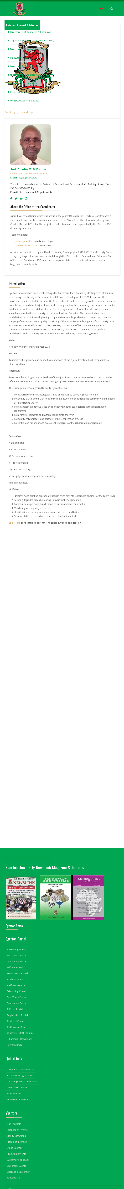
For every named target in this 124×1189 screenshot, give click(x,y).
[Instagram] (26, 198)
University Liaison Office (23, 83)
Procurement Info (16, 1153)
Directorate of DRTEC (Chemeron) (28, 66)
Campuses (12, 1069)
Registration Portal (17, 973)
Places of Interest (17, 1141)
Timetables (31, 1081)
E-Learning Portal (16, 949)
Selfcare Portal (15, 967)
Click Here (15, 522)
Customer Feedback (18, 1159)
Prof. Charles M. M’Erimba (28, 169)
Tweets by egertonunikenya (19, 112)
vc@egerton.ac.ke (23, 177)
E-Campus (12, 1038)
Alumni (29, 1032)
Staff (21, 1032)
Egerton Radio (15, 1044)
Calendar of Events (17, 1129)
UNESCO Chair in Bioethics (24, 100)
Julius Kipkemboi (24, 241)
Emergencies (14, 1093)
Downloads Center (17, 1087)
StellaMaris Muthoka (26, 245)
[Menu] (101, 8)
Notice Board (27, 1069)
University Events (16, 1165)
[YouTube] (21, 198)
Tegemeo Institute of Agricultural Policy (31, 40)
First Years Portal (16, 955)
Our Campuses (15, 1081)
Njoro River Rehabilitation (24, 74)
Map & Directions (16, 1135)
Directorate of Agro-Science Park (28, 49)
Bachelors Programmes (20, 1075)
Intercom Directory (17, 1099)
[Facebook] (11, 198)
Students (12, 1032)
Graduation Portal (16, 961)
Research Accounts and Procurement (30, 92)
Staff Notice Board (17, 985)
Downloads (26, 1038)
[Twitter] (16, 198)
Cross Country (14, 1147)
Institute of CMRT (19, 57)
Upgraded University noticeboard (18, 1174)
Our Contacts (14, 1123)
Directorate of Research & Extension (30, 31)
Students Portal (15, 979)
